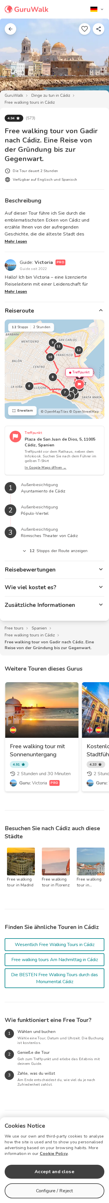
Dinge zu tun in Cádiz (50, 95)
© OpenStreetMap (84, 412)
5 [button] (70, 395)
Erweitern (25, 410)
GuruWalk (14, 95)
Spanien (39, 628)
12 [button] (79, 350)
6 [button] (29, 386)
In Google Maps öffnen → (46, 467)
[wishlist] (84, 29)
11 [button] (59, 346)
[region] (54, 369)
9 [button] (53, 342)
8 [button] (53, 377)
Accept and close (54, 1172)
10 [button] (50, 357)
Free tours (14, 628)
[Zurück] (10, 29)
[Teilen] (98, 29)
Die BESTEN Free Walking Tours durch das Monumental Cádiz (54, 978)
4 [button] (73, 390)
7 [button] (65, 392)
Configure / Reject (54, 1191)
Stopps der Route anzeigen (59, 551)
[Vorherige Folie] (14, 59)
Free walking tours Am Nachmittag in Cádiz (54, 959)
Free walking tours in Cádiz (30, 102)
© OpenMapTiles (54, 412)
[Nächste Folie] (95, 59)
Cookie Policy (54, 1153)
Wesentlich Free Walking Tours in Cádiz (54, 944)
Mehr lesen (16, 241)
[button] (79, 384)
